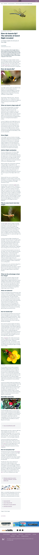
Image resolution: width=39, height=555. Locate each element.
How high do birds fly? (7, 506)
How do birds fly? (6, 501)
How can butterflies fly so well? (9, 425)
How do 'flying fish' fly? (7, 502)
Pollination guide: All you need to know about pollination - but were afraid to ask (9, 479)
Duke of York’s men (6, 65)
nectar (4, 443)
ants (2, 472)
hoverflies (3, 445)
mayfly (15, 184)
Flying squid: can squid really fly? (9, 504)
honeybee (18, 451)
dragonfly (6, 337)
